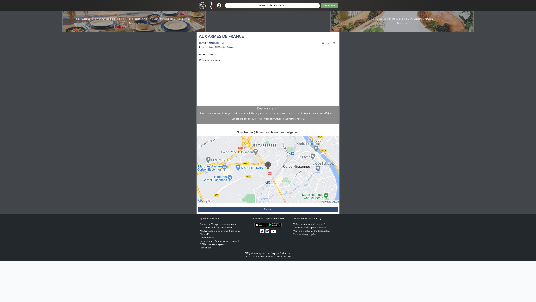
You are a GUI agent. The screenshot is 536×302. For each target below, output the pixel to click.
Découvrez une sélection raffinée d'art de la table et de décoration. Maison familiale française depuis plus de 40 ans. (134, 21)
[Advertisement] (268, 83)
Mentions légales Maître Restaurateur (311, 231)
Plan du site (205, 248)
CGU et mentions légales (212, 244)
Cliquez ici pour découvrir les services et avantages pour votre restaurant (268, 119)
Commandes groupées (304, 234)
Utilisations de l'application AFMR (309, 228)
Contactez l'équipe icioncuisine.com (218, 224)
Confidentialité (207, 238)
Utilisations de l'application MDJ (216, 228)
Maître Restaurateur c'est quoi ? (309, 224)
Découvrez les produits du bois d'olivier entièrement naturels (402, 21)
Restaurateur (329, 5)
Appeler (268, 209)
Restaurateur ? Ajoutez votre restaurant (219, 241)
